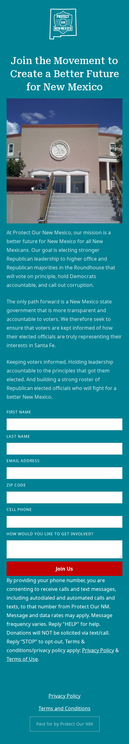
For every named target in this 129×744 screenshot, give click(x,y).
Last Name (18, 436)
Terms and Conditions (64, 708)
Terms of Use (22, 659)
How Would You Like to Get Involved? (50, 534)
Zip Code (16, 485)
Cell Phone (19, 509)
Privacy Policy (98, 650)
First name (19, 412)
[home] (63, 24)
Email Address (23, 460)
